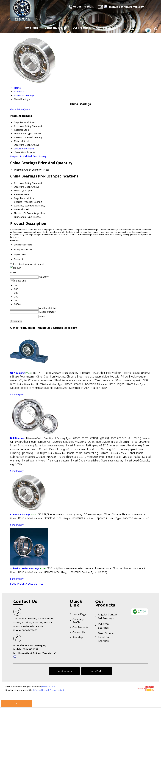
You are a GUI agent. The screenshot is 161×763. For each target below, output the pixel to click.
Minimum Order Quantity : (66, 372)
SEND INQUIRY (18, 583)
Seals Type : (121, 456)
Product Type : (119, 518)
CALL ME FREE (35, 583)
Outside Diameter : (87, 380)
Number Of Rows (23, 213)
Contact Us (103, 28)
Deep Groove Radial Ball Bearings (106, 637)
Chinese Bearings (20, 514)
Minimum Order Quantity (27, 169)
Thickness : (115, 384)
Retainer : (57, 380)
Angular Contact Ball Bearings (107, 616)
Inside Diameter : (31, 384)
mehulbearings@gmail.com (126, 7)
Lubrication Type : (70, 384)
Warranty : (32, 460)
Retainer (18, 194)
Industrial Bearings (103, 625)
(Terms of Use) (48, 686)
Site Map (77, 637)
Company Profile (55, 28)
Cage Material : (40, 387)
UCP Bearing (17, 372)
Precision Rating (22, 183)
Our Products (81, 28)
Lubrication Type (23, 216)
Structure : (114, 376)
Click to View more (24, 148)
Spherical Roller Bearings (24, 568)
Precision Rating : (77, 445)
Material (18, 209)
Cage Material (21, 198)
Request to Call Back (21, 156)
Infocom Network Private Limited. (48, 690)
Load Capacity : (80, 387)
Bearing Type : (106, 372)
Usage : (73, 518)
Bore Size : (113, 380)
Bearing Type (21, 201)
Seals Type (20, 190)
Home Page (30, 28)
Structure (19, 186)
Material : (58, 376)
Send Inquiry (39, 156)
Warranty (19, 205)
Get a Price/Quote (20, 109)
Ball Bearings (17, 438)
